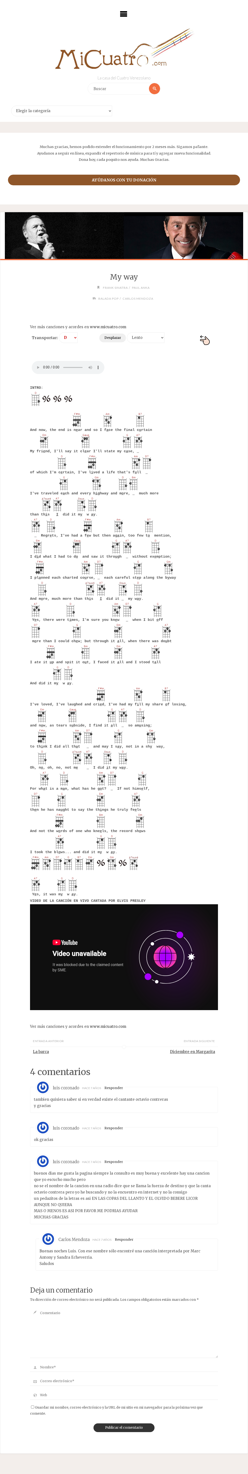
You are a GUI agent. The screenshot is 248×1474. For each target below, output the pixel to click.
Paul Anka (140, 287)
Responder (113, 1088)
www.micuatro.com (108, 327)
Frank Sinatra (115, 287)
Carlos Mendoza (138, 298)
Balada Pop (108, 298)
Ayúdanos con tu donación (124, 180)
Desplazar (112, 338)
